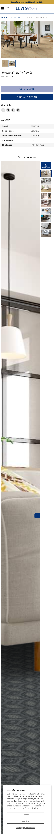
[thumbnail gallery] (4, 63)
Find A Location (27, 97)
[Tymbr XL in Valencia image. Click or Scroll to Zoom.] (27, 39)
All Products (16, 17)
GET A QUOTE (26, 89)
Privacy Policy (31, 808)
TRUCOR (9, 76)
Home (4, 17)
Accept (25, 815)
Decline (25, 821)
